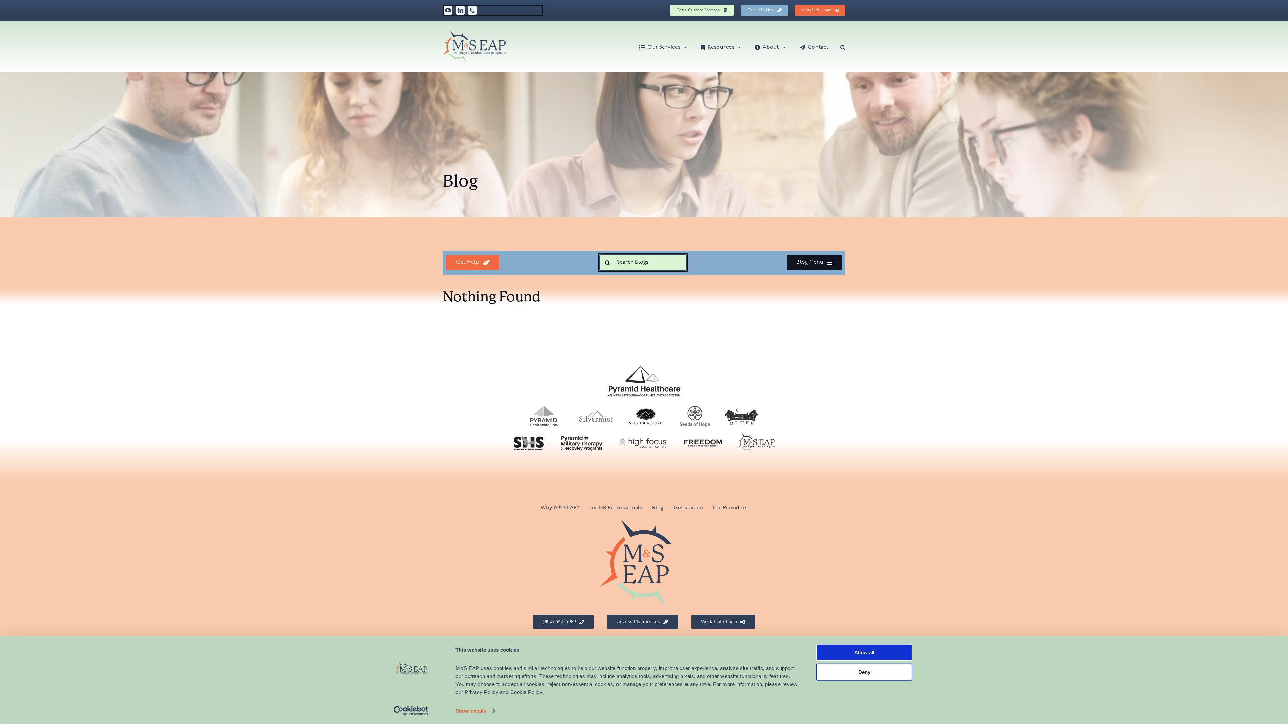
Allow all (864, 652)
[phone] (472, 10)
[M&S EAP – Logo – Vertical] (644, 522)
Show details (470, 711)
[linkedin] (460, 10)
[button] (842, 46)
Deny (864, 672)
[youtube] (448, 10)
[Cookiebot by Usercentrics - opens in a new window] (411, 711)
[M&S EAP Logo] (474, 33)
